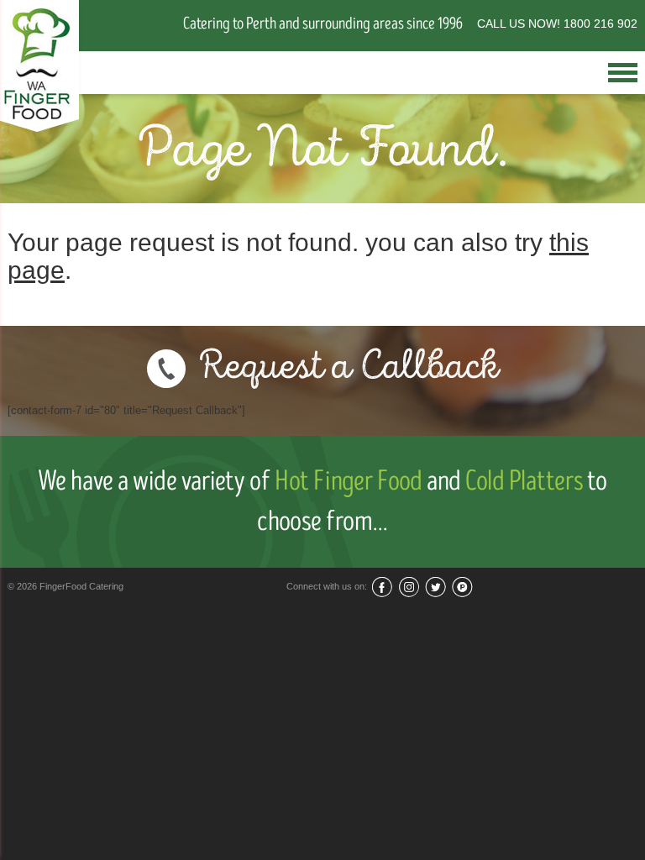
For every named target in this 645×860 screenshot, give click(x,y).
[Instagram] (408, 586)
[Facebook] (381, 586)
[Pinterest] (462, 586)
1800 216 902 (600, 23)
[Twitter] (435, 586)
